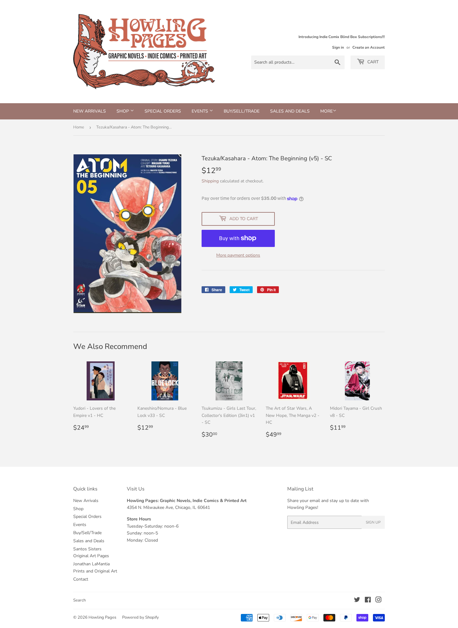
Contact (80, 579)
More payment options (238, 255)
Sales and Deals (290, 111)
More (326, 111)
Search (79, 600)
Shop (123, 111)
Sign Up (373, 522)
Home (78, 127)
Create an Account (368, 47)
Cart (372, 62)
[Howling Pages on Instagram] (378, 601)
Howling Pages (102, 617)
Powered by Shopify (140, 617)
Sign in (338, 47)
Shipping (210, 181)
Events (200, 111)
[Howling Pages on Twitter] (357, 601)
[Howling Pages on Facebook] (368, 601)
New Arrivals (89, 111)
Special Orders (163, 111)
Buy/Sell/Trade (242, 111)
